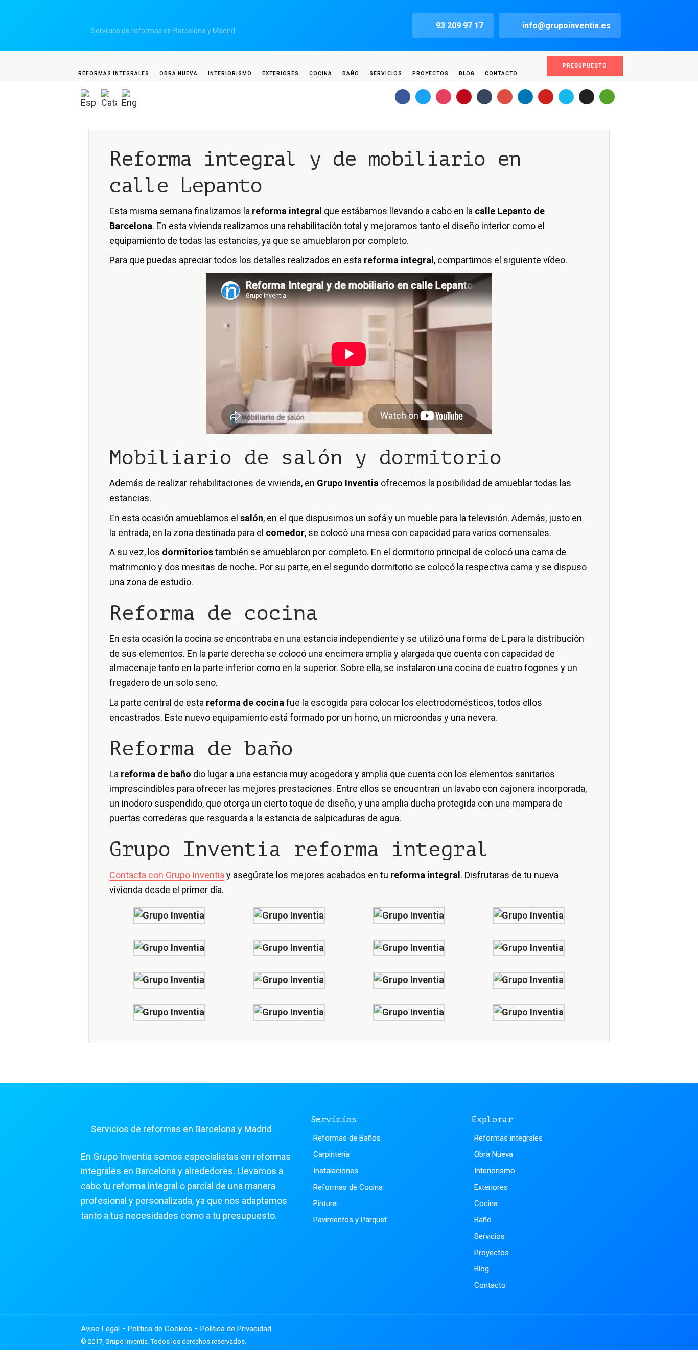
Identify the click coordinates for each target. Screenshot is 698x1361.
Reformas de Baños (347, 1138)
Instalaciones (335, 1170)
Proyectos (430, 73)
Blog (467, 73)
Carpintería (331, 1154)
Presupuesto (585, 65)
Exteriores (280, 73)
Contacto (501, 73)
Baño (350, 73)
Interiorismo (230, 73)
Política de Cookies (160, 1328)
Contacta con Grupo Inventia (166, 874)
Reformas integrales (113, 73)
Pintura (325, 1203)
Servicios (385, 73)
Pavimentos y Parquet (350, 1219)
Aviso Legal (100, 1328)
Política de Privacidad (235, 1328)
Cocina (320, 73)
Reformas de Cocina (348, 1187)
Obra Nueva (178, 73)
